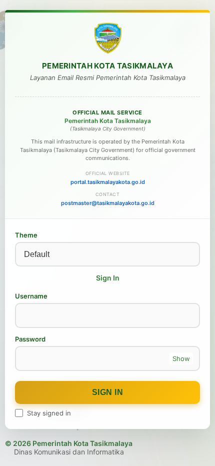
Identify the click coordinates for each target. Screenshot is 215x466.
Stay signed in (49, 413)
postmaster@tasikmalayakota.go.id (107, 203)
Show (181, 358)
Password (30, 339)
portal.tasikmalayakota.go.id (107, 182)
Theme (26, 235)
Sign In (108, 392)
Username (31, 296)
